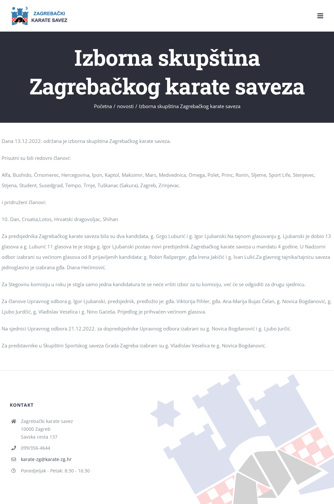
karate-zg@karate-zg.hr (46, 459)
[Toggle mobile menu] (320, 15)
